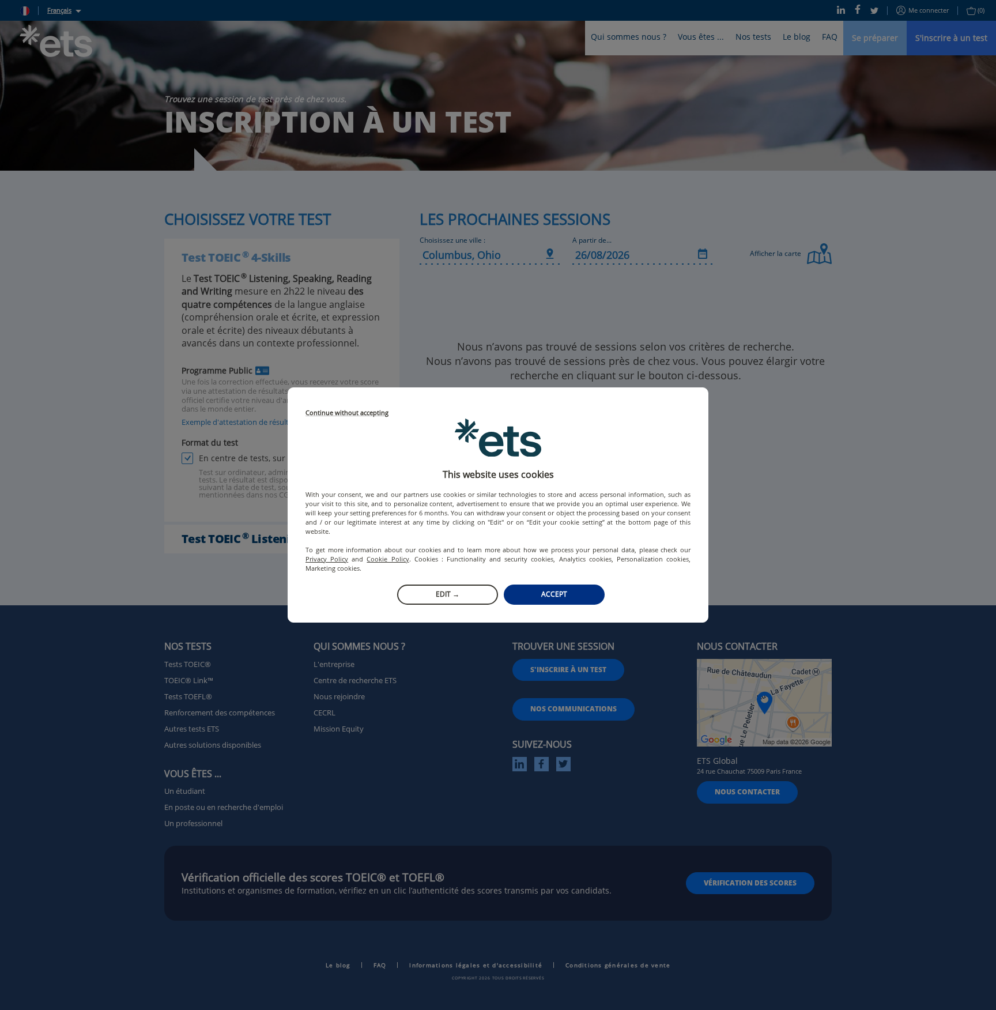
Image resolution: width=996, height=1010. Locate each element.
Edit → (447, 594)
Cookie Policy (388, 559)
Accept (554, 594)
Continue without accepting (346, 413)
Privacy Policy (326, 559)
